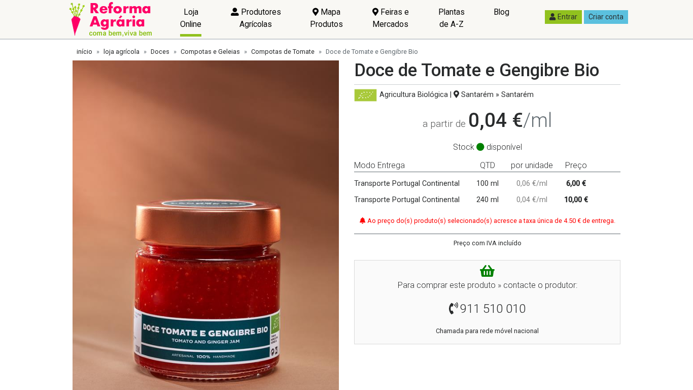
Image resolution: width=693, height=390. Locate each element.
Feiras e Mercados (390, 18)
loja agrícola (121, 51)
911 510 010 (493, 309)
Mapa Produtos (326, 18)
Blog (501, 12)
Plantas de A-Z (451, 18)
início (84, 51)
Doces (160, 51)
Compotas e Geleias (210, 51)
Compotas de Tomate (283, 51)
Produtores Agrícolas (260, 18)
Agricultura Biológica (413, 94)
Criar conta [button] (605, 17)
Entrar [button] (567, 17)
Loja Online (190, 18)
